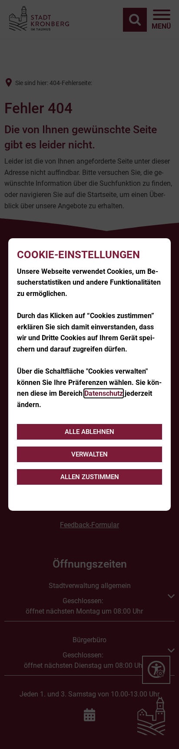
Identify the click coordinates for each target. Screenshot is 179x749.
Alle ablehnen (89, 432)
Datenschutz (103, 393)
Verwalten (89, 454)
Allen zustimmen (89, 477)
